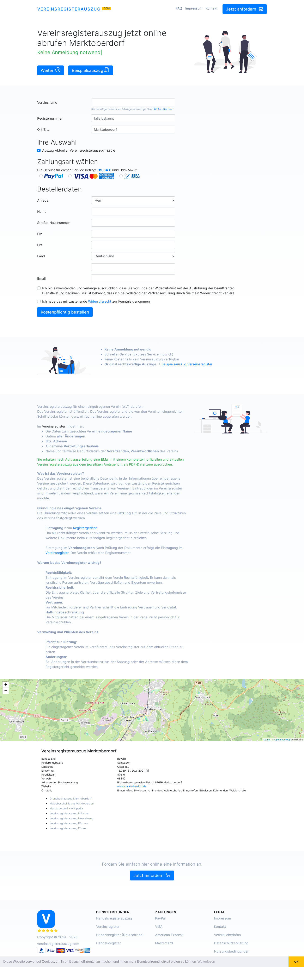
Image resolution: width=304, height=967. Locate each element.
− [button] (5, 690)
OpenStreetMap (282, 739)
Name (41, 211)
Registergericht (85, 528)
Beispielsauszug (88, 70)
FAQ (179, 8)
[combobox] (133, 102)
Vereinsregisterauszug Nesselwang (71, 818)
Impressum (193, 8)
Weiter (48, 70)
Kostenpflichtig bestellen (65, 312)
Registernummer (50, 118)
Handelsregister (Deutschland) (120, 935)
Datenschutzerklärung (231, 943)
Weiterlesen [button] (206, 961)
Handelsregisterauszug (130, 109)
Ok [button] (296, 961)
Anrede (42, 200)
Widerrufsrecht (99, 301)
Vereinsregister (53, 426)
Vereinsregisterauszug (69, 9)
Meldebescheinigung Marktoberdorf (72, 803)
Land (41, 256)
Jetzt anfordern (241, 9)
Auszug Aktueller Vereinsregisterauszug (78, 150)
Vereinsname (47, 102)
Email (41, 278)
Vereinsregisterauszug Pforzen (69, 823)
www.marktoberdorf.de (131, 786)
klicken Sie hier (163, 109)
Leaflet (266, 739)
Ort (39, 245)
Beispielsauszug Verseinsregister (187, 364)
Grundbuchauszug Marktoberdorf (71, 798)
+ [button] (5, 684)
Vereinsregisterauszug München (69, 813)
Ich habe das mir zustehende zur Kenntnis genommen (96, 301)
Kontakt (212, 8)
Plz (39, 234)
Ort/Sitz (43, 129)
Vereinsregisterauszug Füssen (68, 828)
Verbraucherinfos (227, 935)
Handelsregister (108, 943)
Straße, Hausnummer (53, 223)
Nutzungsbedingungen (231, 951)
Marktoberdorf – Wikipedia (66, 808)
